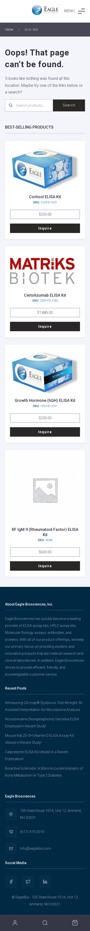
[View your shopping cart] (75, 923)
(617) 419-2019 (32, 832)
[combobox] (29, 105)
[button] (74, 11)
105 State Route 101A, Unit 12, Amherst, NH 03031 (51, 814)
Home (9, 29)
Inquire (45, 228)
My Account (15, 923)
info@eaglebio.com (35, 848)
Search (69, 105)
